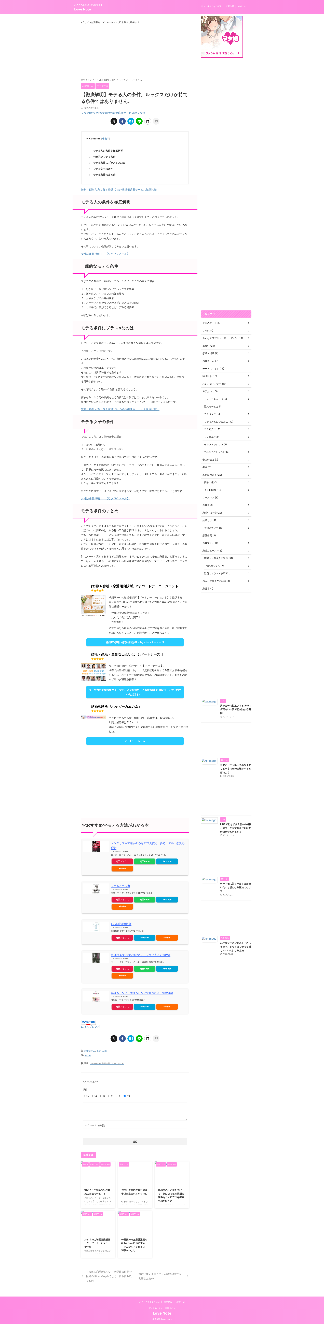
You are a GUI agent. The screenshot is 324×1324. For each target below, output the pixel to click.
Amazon (167, 861)
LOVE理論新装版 (121, 923)
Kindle (122, 868)
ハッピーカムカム (135, 741)
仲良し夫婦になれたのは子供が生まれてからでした (134, 1193)
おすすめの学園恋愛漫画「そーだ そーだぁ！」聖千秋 (97, 1243)
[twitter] (114, 121)
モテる (88, 1055)
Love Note (82, 9)
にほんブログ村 (90, 1026)
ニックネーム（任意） (94, 1125)
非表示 (105, 138)
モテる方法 (102, 1050)
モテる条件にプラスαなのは (109, 162)
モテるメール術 (120, 885)
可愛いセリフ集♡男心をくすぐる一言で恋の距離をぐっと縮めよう (235, 768)
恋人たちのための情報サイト (162, 1308)
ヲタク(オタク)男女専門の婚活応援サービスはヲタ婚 (113, 112)
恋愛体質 (230, 6)
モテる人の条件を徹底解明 (108, 150)
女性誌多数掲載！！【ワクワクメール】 (105, 253)
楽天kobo (145, 861)
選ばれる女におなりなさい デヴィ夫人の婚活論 (140, 954)
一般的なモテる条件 (104, 156)
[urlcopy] (156, 121)
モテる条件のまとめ (104, 174)
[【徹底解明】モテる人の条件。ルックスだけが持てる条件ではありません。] (130, 121)
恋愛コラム (89, 1050)
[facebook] (122, 121)
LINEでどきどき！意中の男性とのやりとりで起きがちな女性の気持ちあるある (235, 828)
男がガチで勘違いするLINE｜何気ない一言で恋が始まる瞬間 (235, 709)
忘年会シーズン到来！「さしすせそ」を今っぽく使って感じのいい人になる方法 (235, 946)
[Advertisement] (135, 51)
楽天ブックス (122, 861)
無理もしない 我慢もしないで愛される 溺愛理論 (142, 993)
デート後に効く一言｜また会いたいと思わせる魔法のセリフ (235, 887)
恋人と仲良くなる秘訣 (211, 6)
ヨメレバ (124, 851)
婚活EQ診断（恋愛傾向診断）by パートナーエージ (135, 642)
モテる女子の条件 (103, 168)
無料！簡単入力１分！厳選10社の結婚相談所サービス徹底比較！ (120, 189)
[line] (139, 121)
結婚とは (242, 6)
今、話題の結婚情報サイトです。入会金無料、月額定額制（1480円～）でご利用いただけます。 (135, 692)
